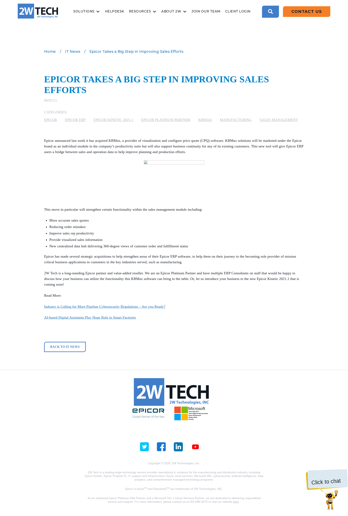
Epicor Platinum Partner (165, 120)
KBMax (205, 120)
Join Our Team (206, 11)
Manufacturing (236, 120)
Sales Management (279, 120)
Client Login (238, 11)
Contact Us (306, 11)
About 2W (171, 11)
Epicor (50, 120)
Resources (140, 11)
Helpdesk (114, 11)
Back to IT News (65, 346)
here (236, 501)
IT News (72, 51)
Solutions (83, 11)
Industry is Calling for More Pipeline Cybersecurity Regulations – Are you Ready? (104, 307)
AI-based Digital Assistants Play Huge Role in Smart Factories (90, 317)
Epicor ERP (75, 120)
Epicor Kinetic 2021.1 (113, 120)
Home (50, 51)
